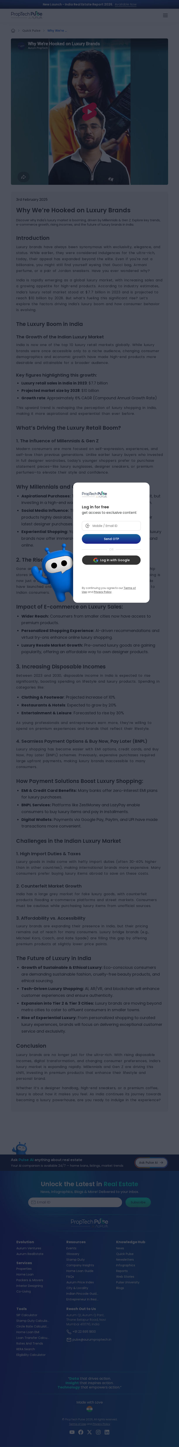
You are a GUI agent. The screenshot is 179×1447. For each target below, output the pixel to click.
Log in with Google (115, 560)
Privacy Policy (103, 592)
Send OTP (111, 539)
